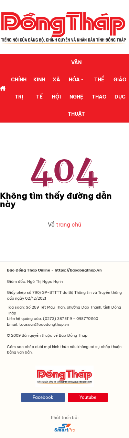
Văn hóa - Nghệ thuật (76, 88)
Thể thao (99, 88)
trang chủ (68, 224)
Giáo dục (120, 88)
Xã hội (56, 88)
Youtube (87, 397)
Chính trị (18, 88)
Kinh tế (39, 88)
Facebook (43, 397)
